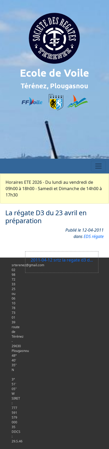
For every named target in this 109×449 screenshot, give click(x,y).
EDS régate (94, 236)
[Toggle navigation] (98, 166)
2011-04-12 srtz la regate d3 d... (62, 260)
